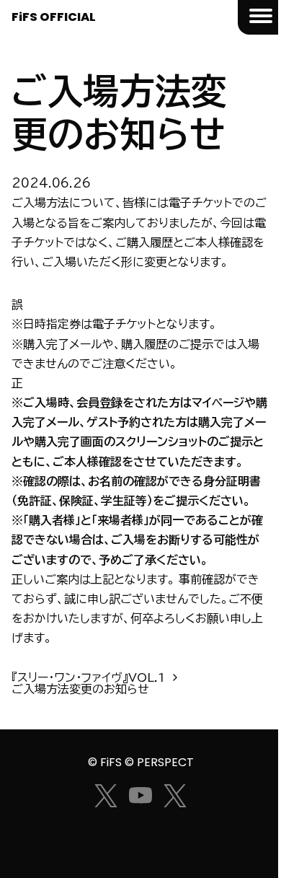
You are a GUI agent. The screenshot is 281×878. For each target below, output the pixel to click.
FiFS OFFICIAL (54, 17)
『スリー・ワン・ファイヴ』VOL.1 (88, 677)
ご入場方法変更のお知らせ (80, 689)
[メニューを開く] (259, 17)
